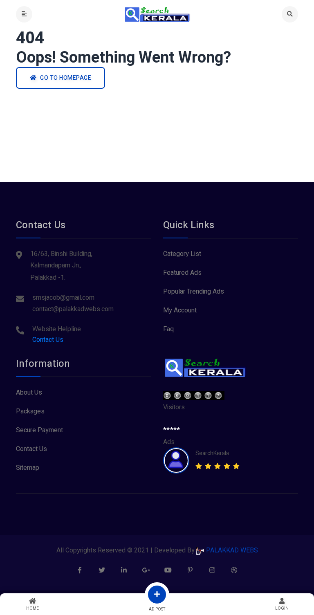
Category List (182, 254)
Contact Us (47, 340)
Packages (30, 411)
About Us (29, 392)
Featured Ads (182, 273)
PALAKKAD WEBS (231, 550)
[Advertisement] (157, 135)
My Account (180, 310)
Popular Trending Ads (193, 291)
